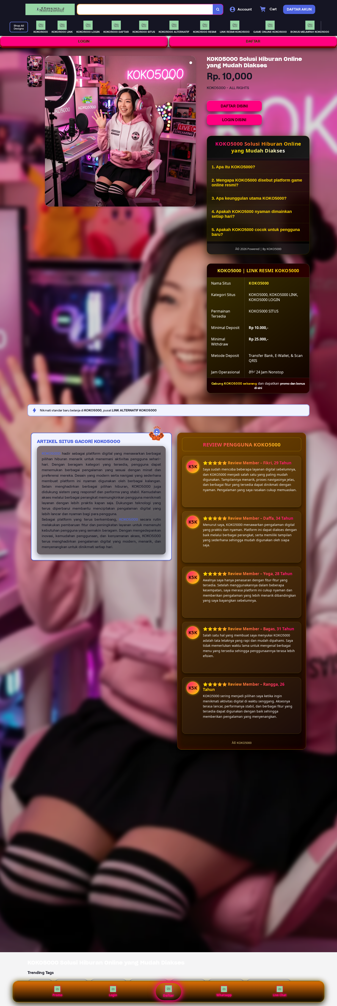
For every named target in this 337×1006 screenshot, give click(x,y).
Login (113, 995)
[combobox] (145, 9)
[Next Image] (192, 132)
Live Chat (280, 995)
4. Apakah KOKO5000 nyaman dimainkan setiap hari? (252, 214)
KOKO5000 (51, 453)
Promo (57, 995)
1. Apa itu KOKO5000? (233, 167)
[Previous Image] (48, 132)
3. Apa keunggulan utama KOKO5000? (249, 198)
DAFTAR (253, 41)
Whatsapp (224, 995)
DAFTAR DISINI (234, 106)
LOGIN (84, 41)
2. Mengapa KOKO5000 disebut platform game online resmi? (257, 182)
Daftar (168, 995)
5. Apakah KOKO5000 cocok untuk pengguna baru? (256, 232)
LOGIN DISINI (234, 120)
